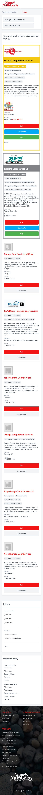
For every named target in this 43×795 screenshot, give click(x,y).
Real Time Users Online (9, 767)
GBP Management (7, 746)
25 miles (9, 615)
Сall (21, 126)
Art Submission (28, 718)
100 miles (9, 623)
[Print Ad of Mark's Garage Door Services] (8, 106)
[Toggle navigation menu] (40, 4)
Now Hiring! (6, 718)
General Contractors (11, 693)
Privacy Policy (15, 791)
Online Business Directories (11, 735)
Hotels (6, 680)
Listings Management (9, 744)
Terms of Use (27, 791)
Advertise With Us (29, 715)
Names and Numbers (10, 12)
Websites (5, 738)
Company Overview (8, 715)
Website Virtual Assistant (10, 741)
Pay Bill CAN (27, 724)
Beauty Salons (9, 674)
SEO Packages (6, 752)
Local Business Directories (10, 732)
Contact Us (5, 721)
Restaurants (8, 668)
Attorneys (8, 671)
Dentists (7, 677)
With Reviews (11, 634)
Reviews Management (9, 749)
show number (17, 119)
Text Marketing (6, 764)
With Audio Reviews (14, 638)
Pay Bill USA (27, 721)
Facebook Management (9, 761)
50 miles (9, 619)
